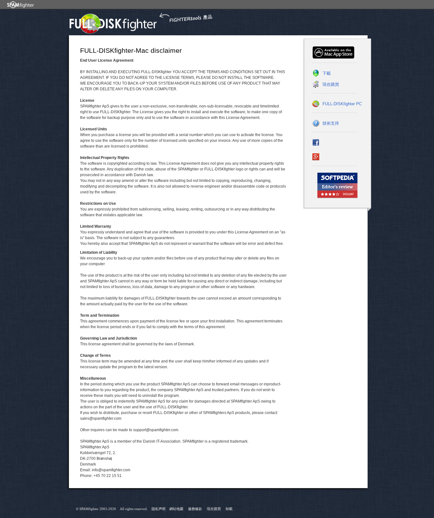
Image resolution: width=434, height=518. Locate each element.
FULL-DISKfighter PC (342, 103)
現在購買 (330, 84)
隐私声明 (159, 509)
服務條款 (195, 509)
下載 (326, 73)
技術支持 (330, 123)
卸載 (229, 509)
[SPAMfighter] (20, 4)
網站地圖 (176, 509)
